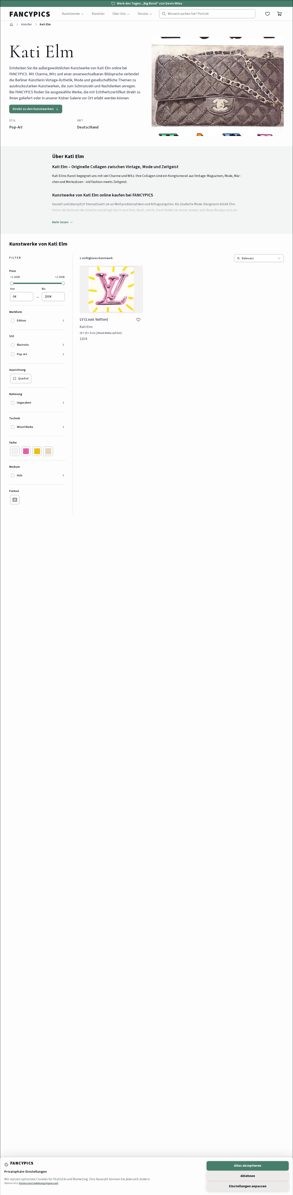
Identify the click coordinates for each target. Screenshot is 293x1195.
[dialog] (146, 597)
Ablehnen (247, 1176)
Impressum (51, 1183)
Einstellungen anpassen (247, 1186)
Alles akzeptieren (247, 1165)
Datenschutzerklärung (32, 1183)
